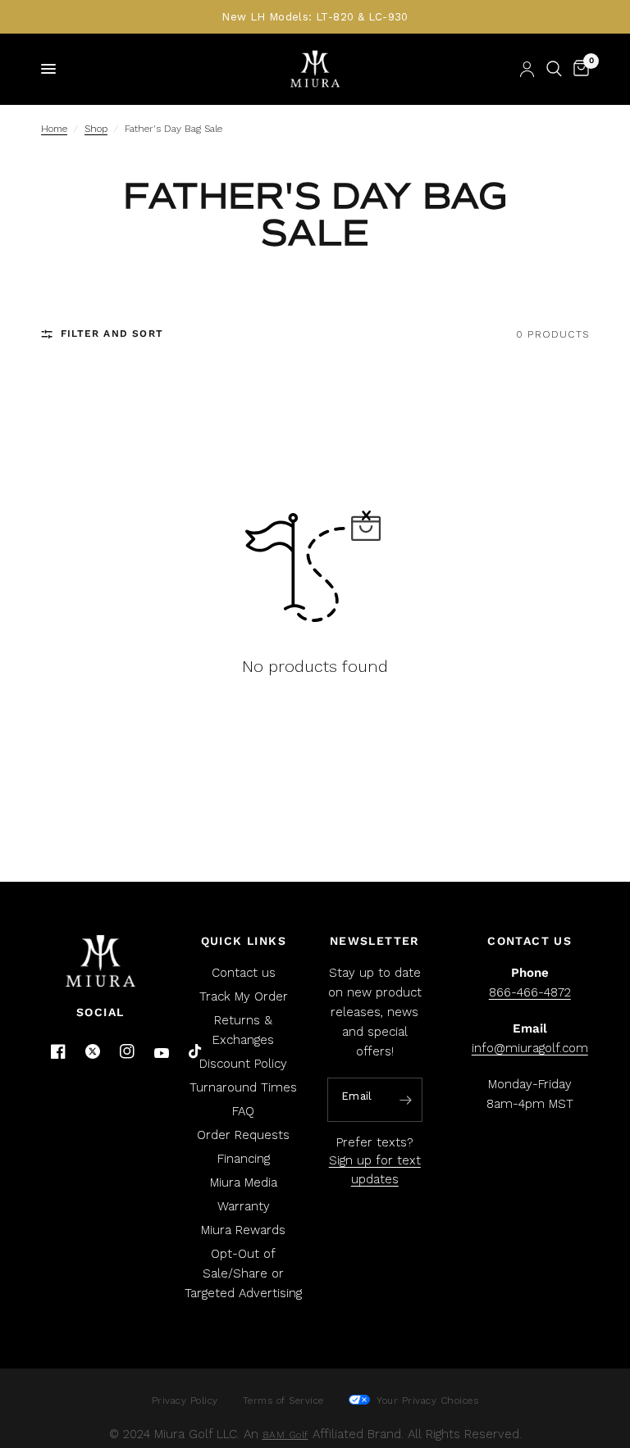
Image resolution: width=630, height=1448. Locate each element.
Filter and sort (112, 333)
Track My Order (243, 996)
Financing (243, 1158)
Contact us (244, 972)
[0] (578, 69)
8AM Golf (285, 1435)
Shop (95, 128)
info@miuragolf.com (530, 1048)
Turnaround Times (243, 1087)
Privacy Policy (185, 1400)
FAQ (243, 1111)
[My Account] (527, 69)
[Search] (554, 69)
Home (54, 128)
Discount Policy (243, 1063)
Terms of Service (283, 1400)
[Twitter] (92, 1051)
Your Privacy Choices (426, 1400)
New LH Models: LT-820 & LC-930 (315, 17)
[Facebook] (58, 1051)
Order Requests (243, 1135)
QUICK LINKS (243, 940)
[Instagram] (127, 1051)
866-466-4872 (530, 992)
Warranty (243, 1206)
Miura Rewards (243, 1230)
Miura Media (243, 1182)
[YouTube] (161, 1053)
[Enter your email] (406, 1100)
